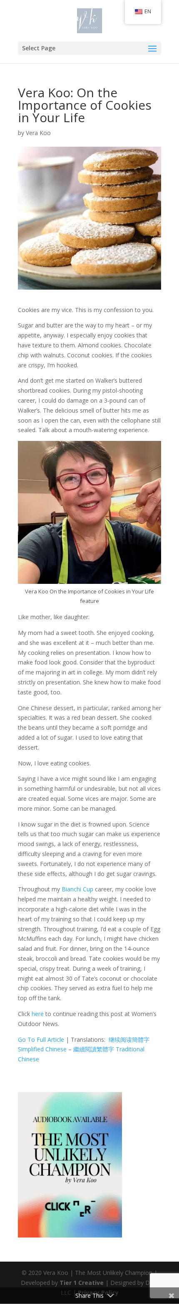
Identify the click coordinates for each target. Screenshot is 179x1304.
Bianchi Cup (77, 889)
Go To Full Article (41, 1039)
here (38, 1014)
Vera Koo (38, 133)
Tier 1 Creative (82, 1283)
